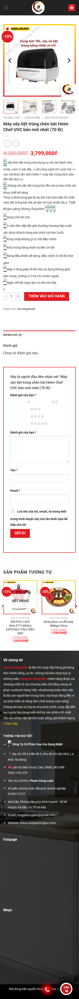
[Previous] (10, 60)
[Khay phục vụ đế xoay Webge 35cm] (59, 597)
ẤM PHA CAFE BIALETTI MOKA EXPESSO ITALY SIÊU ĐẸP (20, 627)
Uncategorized (56, 117)
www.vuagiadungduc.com (38, 823)
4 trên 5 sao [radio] (21, 416)
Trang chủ (11, 117)
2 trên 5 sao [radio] (41, 401)
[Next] (69, 60)
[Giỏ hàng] (71, 7)
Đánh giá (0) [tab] (12, 334)
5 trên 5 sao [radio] (21, 423)
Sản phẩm (32, 117)
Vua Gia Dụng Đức (15, 667)
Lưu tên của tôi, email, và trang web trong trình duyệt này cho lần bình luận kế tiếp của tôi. (39, 518)
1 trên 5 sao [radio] (17, 401)
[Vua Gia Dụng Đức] (38, 7)
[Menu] (6, 7)
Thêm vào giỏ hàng (47, 296)
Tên (14, 470)
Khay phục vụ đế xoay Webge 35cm (59, 623)
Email (15, 491)
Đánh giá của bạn (23, 395)
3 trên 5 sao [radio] (21, 409)
